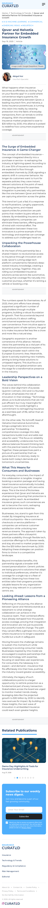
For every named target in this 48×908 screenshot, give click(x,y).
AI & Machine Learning (15, 21)
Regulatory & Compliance (14, 866)
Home (5, 13)
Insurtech (27, 25)
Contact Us (17, 887)
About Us (5, 887)
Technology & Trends (21, 13)
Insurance (6, 855)
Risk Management (10, 871)
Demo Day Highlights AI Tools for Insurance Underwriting (20, 767)
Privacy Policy (7, 891)
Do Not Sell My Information (13, 895)
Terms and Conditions (26, 891)
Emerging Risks (11, 25)
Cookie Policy (31, 887)
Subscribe (24, 816)
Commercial (36, 21)
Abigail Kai (18, 76)
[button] (14, 778)
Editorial (6, 876)
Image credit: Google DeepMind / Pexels (27, 66)
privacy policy (26, 828)
